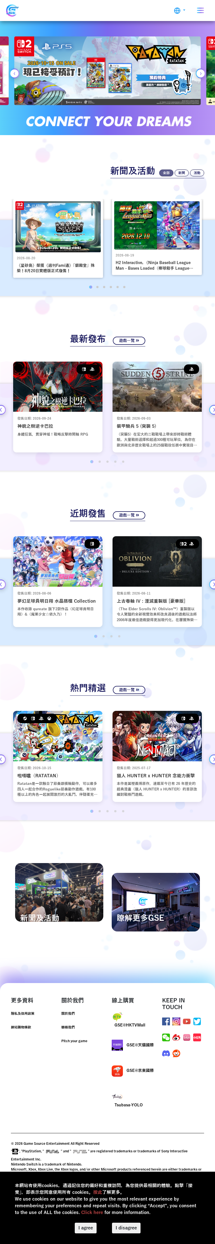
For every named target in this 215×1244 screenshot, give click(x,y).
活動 (197, 173)
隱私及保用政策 (22, 1014)
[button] (179, 10)
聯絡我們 (68, 1027)
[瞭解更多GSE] (156, 902)
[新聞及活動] (59, 892)
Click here (92, 1212)
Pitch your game (74, 1041)
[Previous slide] (14, 73)
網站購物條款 (21, 1027)
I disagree (126, 1228)
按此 (97, 1192)
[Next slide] (200, 73)
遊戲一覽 (127, 341)
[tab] (90, 286)
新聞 (181, 173)
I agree (85, 1228)
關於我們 (68, 1014)
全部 (166, 173)
